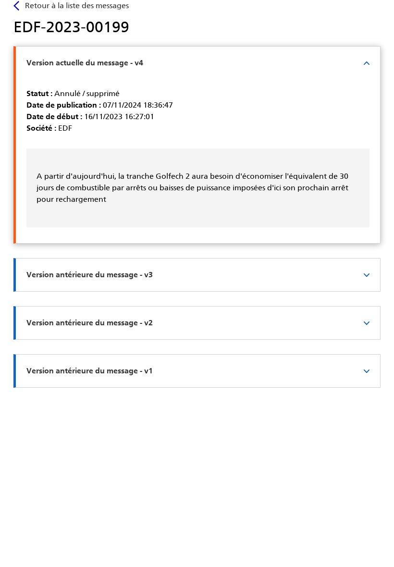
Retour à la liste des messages (77, 5)
